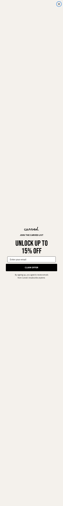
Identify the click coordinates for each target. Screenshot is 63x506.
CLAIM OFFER (31, 267)
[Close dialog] (59, 4)
